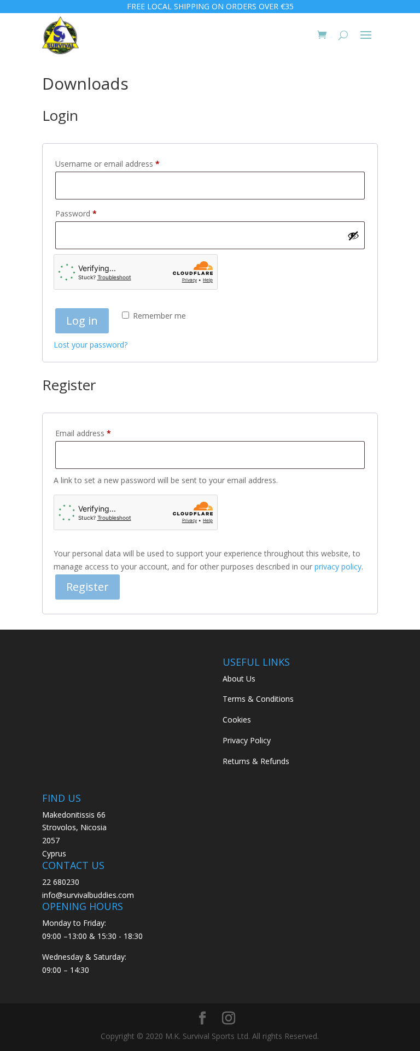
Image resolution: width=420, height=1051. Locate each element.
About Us (239, 678)
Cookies (237, 719)
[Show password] (353, 236)
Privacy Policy (247, 740)
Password (91, 213)
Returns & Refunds (256, 761)
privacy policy (337, 566)
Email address (98, 432)
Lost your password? (90, 344)
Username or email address (122, 163)
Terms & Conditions (258, 699)
